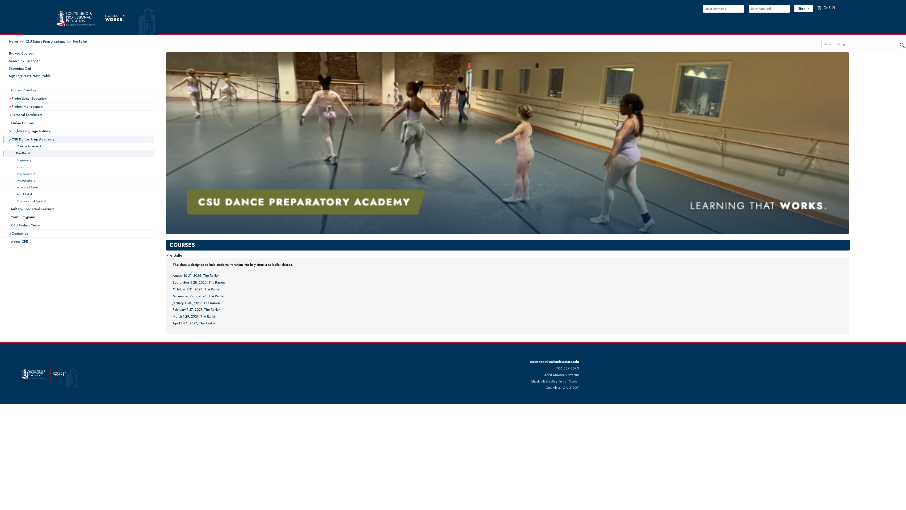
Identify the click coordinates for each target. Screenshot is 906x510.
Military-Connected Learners (32, 209)
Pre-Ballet (80, 41)
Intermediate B (25, 181)
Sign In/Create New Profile (29, 75)
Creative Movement (28, 146)
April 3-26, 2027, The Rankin (194, 323)
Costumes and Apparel (31, 201)
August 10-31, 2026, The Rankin (196, 275)
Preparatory (23, 160)
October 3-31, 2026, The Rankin (196, 289)
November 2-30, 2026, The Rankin (198, 296)
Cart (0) (828, 7)
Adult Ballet (24, 194)
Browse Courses (21, 53)
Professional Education (28, 98)
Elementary (23, 167)
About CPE (19, 241)
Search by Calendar (24, 61)
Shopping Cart (20, 68)
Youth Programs (22, 217)
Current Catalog (23, 90)
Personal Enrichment (26, 114)
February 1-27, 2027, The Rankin (196, 309)
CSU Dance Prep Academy (45, 41)
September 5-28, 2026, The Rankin (199, 282)
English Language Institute (30, 131)
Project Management (27, 106)
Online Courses (22, 123)
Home (13, 41)
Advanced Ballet (27, 187)
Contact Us (19, 233)
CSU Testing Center (25, 225)
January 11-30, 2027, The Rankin (196, 303)
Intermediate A (26, 174)
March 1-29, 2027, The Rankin (194, 316)
